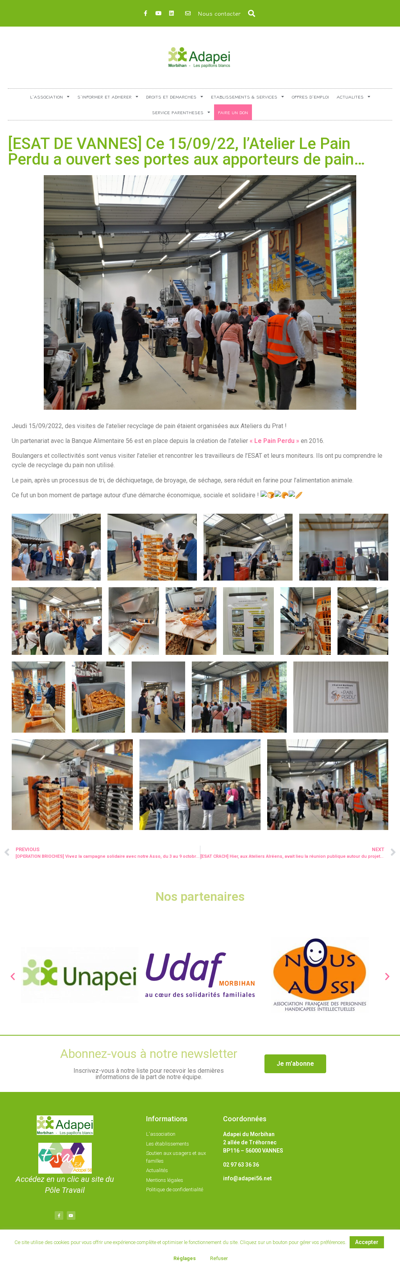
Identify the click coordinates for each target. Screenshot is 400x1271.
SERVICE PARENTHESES (178, 112)
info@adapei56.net (247, 1178)
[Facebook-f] (145, 13)
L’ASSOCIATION (46, 96)
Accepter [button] (367, 1242)
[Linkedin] (171, 13)
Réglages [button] (184, 1258)
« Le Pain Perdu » (274, 441)
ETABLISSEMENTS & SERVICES (244, 96)
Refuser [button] (219, 1258)
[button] (251, 13)
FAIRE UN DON (233, 112)
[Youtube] (158, 13)
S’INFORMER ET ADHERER (104, 96)
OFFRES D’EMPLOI (310, 96)
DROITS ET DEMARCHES (171, 96)
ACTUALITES (350, 96)
